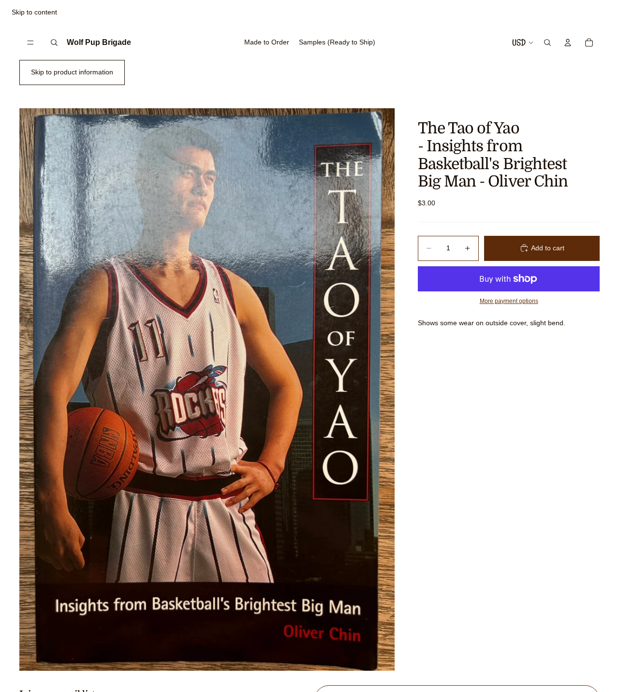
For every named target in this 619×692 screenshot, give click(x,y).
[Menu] (30, 42)
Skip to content (34, 12)
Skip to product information (72, 72)
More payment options (509, 300)
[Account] (567, 42)
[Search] (54, 42)
